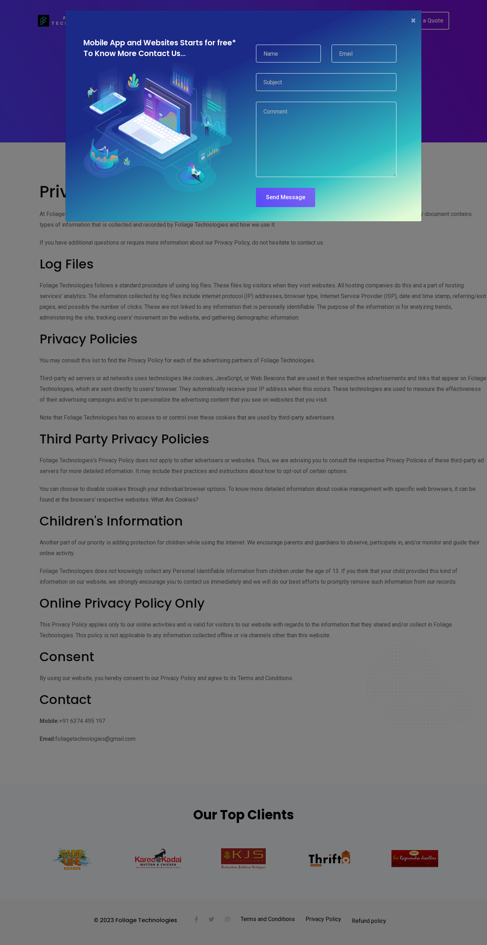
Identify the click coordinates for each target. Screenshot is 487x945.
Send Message (285, 197)
